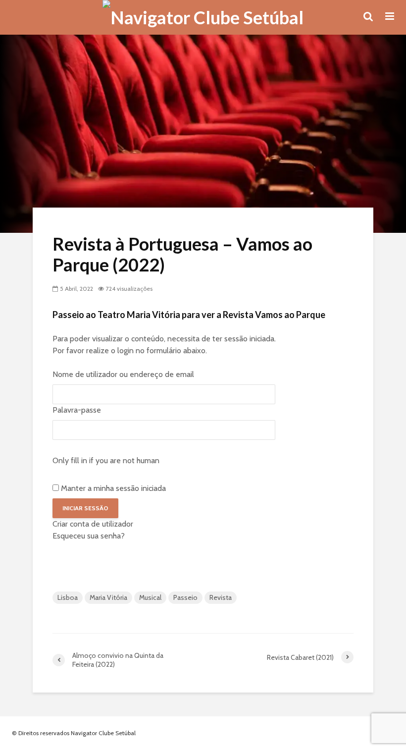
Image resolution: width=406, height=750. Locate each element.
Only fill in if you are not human (105, 460)
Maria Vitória (108, 597)
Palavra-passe (76, 410)
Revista (220, 597)
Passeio (185, 597)
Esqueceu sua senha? (88, 535)
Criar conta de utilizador (92, 524)
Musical (150, 597)
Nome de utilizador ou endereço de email (123, 374)
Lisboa (67, 597)
